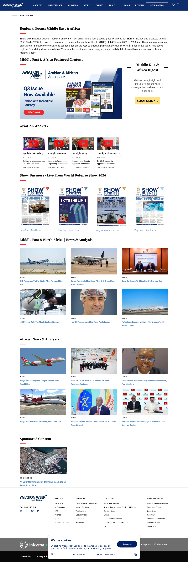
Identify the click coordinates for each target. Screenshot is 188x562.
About (112, 5)
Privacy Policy (43, 556)
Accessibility (25, 556)
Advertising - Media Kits (156, 519)
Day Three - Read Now (107, 230)
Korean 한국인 (152, 526)
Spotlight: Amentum (57, 153)
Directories (80, 519)
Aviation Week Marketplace (157, 503)
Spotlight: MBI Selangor (34, 153)
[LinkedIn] (38, 512)
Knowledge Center (154, 507)
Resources (80, 523)
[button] (23, 153)
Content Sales (109, 511)
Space (56, 519)
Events (99, 5)
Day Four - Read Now (145, 230)
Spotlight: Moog (79, 153)
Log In (127, 5)
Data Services (81, 515)
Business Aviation (61, 523)
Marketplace (55, 5)
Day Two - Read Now (69, 230)
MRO (56, 511)
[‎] (71, 93)
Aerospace (58, 503)
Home (30, 16)
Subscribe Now (146, 100)
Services (73, 5)
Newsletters (151, 511)
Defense (57, 515)
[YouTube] (32, 512)
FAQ (105, 526)
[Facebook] (27, 512)
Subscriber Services (111, 503)
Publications (81, 511)
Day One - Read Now (30, 230)
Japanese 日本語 (153, 523)
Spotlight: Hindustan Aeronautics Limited (108, 153)
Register (140, 5)
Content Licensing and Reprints (116, 523)
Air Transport (59, 507)
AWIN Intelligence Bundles (86, 503)
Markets (37, 5)
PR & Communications (113, 519)
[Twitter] (21, 512)
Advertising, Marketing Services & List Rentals (121, 507)
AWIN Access (157, 5)
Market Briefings (82, 507)
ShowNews (151, 515)
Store (87, 5)
